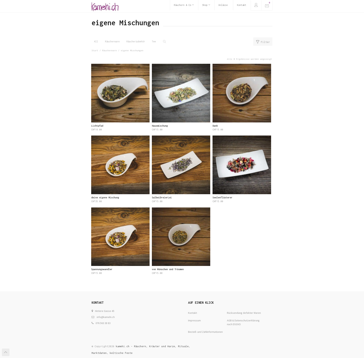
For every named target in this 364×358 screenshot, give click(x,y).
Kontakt (241, 5)
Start (95, 50)
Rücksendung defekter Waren (244, 313)
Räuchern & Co (182, 5)
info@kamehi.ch (106, 317)
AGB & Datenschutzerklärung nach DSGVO (243, 322)
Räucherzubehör (135, 41)
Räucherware (112, 41)
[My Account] (256, 5)
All (96, 41)
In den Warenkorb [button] (120, 131)
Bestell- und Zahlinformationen (205, 332)
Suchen (164, 41)
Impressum (194, 320)
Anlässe (223, 5)
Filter (265, 41)
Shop (204, 5)
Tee (154, 41)
